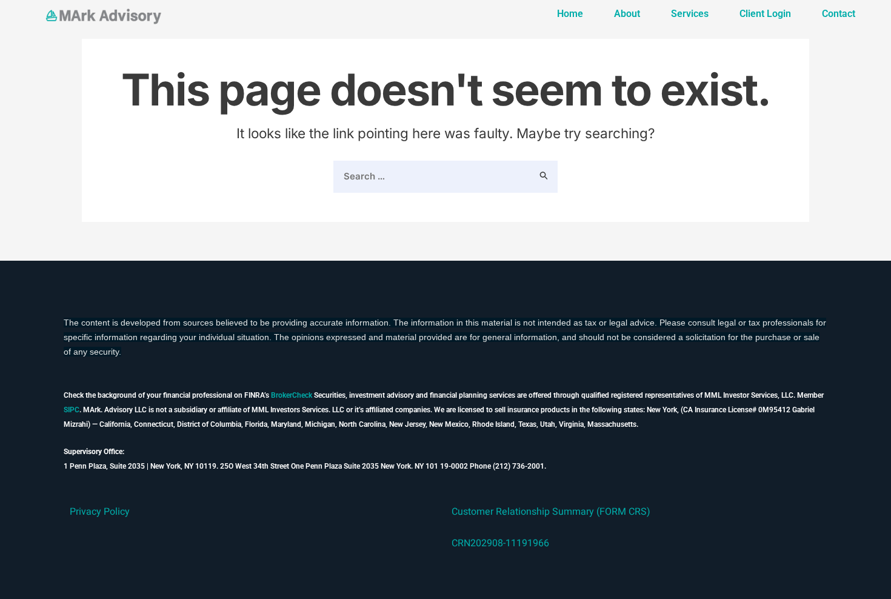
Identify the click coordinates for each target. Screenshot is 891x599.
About (627, 13)
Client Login (765, 13)
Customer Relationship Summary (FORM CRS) (551, 511)
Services (690, 13)
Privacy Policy (100, 511)
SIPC (71, 410)
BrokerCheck (291, 395)
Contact (838, 13)
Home (570, 13)
